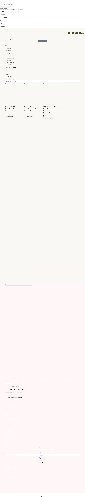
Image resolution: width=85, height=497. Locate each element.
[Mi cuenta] (77, 33)
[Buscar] (69, 33)
